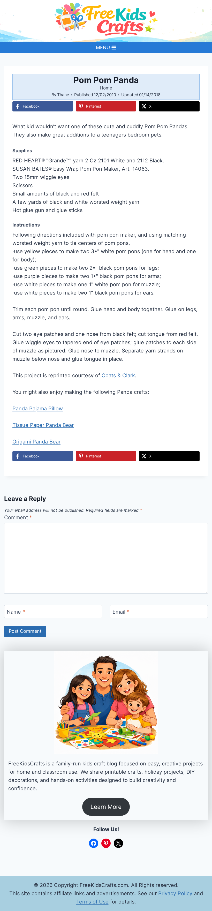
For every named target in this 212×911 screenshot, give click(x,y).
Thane (63, 94)
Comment (18, 517)
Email (121, 612)
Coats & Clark (118, 375)
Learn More (106, 806)
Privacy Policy (175, 893)
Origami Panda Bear (36, 442)
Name (16, 612)
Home (106, 88)
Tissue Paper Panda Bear (43, 425)
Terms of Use (92, 902)
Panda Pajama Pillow (37, 408)
